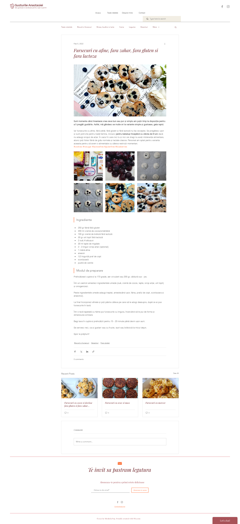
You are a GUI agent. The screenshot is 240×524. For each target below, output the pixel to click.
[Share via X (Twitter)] (81, 351)
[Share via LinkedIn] (87, 351)
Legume (132, 27)
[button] (175, 27)
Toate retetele (66, 27)
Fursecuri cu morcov (156, 402)
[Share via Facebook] (75, 351)
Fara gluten (105, 343)
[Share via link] (93, 351)
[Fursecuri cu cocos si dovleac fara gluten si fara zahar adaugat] (79, 388)
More (155, 27)
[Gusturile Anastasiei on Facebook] (222, 6)
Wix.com (137, 519)
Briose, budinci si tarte (105, 27)
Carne (121, 27)
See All (176, 373)
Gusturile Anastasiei (29, 5)
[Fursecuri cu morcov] (160, 388)
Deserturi (144, 27)
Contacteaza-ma (119, 506)
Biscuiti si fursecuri (84, 27)
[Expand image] (88, 165)
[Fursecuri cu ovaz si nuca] (120, 388)
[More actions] (164, 43)
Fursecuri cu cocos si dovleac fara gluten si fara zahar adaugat (78, 404)
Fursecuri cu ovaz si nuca (117, 402)
